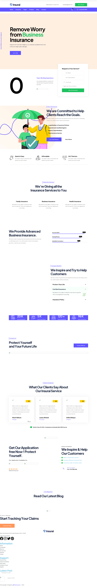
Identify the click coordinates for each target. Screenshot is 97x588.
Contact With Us (81, 345)
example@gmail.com (67, 4)
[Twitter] (8, 538)
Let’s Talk (15, 53)
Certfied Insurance (59, 289)
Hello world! (3, 574)
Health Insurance (75, 201)
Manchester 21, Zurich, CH (52, 4)
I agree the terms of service (69, 86)
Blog (37, 9)
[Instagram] (5, 538)
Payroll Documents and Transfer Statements (17, 579)
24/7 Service (72, 156)
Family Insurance (22, 201)
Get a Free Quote (73, 90)
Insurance (18, 9)
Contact (43, 9)
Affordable (45, 156)
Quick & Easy (19, 156)
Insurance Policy (58, 300)
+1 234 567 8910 (83, 9)
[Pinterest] (12, 538)
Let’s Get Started (54, 139)
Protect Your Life (59, 284)
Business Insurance (48, 201)
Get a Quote (81, 4)
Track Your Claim (7, 525)
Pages (25, 9)
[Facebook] (1, 538)
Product (31, 9)
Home (11, 9)
